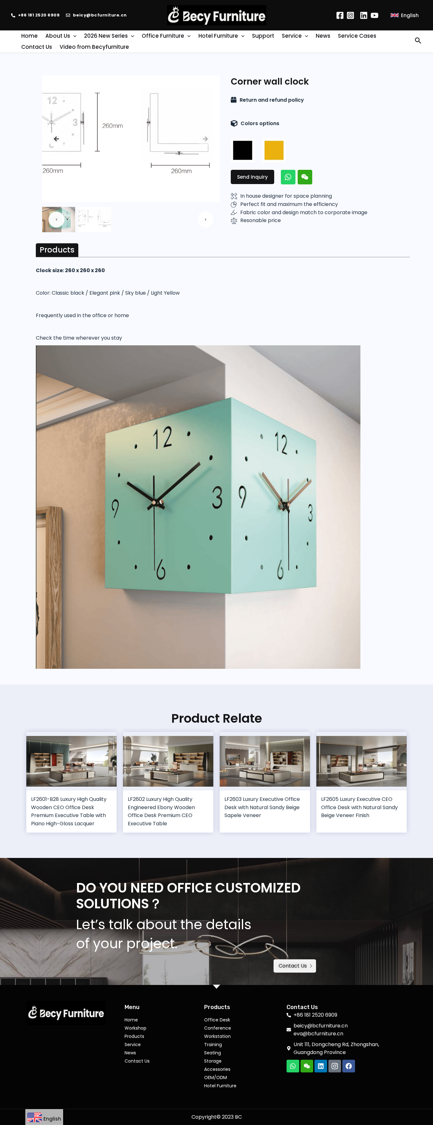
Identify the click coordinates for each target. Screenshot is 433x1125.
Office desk (217, 1020)
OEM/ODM (215, 1077)
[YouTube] (374, 15)
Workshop (135, 1028)
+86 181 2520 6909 (39, 15)
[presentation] (56, 139)
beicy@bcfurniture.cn (100, 15)
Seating (212, 1053)
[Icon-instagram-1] (334, 1066)
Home (131, 1020)
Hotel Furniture (220, 1086)
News (130, 1053)
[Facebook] (340, 15)
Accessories (217, 1069)
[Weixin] (305, 177)
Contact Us (137, 1061)
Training (213, 1044)
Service (133, 1044)
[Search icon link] (418, 42)
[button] (252, 177)
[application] (73, 36)
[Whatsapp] (288, 177)
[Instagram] (350, 15)
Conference (217, 1028)
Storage (213, 1061)
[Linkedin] (364, 15)
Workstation (217, 1036)
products (134, 1036)
